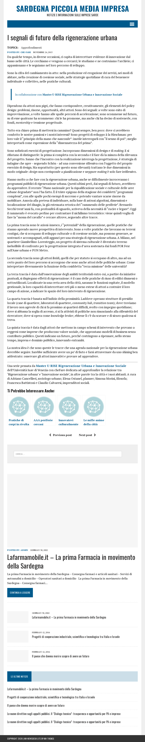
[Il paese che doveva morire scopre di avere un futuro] (17, 659)
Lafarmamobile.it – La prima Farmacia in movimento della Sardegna (71, 561)
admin (24, 550)
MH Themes (49, 738)
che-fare (26, 52)
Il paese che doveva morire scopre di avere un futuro (60, 656)
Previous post (62, 435)
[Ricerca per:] (68, 454)
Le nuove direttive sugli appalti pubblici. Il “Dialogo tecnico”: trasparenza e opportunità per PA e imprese (63, 714)
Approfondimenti (31, 47)
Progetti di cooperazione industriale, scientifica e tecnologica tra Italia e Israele (76, 637)
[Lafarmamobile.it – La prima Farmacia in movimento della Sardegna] (72, 545)
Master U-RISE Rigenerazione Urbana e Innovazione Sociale (82, 94)
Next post (85, 435)
